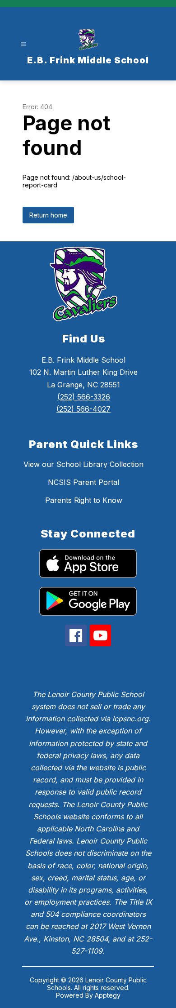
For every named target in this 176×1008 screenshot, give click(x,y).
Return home (48, 215)
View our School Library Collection (83, 464)
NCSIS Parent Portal (83, 482)
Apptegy (107, 995)
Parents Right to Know (83, 500)
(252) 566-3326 (83, 396)
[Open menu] (23, 44)
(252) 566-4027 (83, 408)
